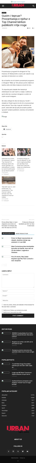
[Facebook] (9, 32)
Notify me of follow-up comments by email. (15, 310)
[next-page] (6, 265)
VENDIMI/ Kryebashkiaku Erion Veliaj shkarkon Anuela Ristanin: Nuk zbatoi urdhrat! (22, 334)
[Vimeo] (22, 451)
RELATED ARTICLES (8, 233)
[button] (3, 6)
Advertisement (14, 458)
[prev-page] (3, 265)
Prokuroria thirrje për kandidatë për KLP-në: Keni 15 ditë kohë (26, 224)
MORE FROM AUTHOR (22, 233)
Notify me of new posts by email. (12, 312)
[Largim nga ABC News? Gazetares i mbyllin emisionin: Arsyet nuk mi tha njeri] (5, 375)
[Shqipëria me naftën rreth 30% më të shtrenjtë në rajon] (6, 344)
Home (3, 10)
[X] (13, 32)
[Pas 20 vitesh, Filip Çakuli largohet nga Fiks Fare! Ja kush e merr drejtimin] (6, 259)
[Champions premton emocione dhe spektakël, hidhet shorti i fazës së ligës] (6, 352)
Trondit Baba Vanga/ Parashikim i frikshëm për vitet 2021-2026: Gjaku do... (22, 365)
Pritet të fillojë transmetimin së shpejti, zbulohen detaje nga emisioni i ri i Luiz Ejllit (21, 240)
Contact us (22, 458)
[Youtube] (27, 451)
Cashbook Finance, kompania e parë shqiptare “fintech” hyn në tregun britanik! (22, 382)
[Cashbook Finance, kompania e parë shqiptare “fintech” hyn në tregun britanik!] (6, 381)
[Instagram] (13, 451)
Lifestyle (8, 10)
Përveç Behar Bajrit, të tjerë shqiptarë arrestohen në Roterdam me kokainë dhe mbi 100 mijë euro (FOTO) (9, 224)
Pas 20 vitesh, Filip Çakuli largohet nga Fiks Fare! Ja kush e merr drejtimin (22, 258)
